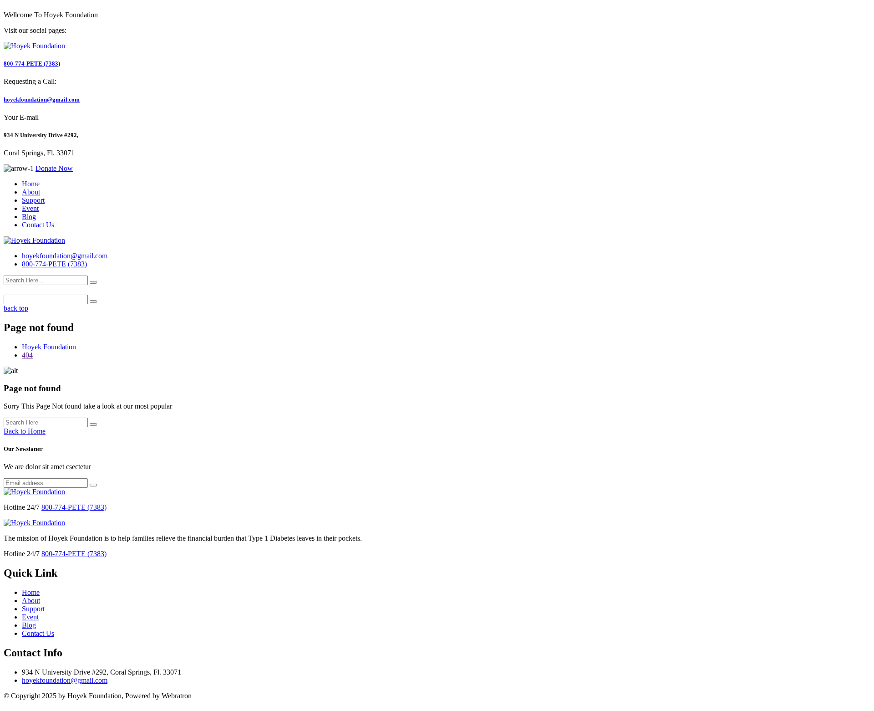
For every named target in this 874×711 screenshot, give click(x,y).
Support (33, 200)
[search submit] (93, 282)
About (31, 192)
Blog (29, 216)
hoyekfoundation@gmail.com (42, 99)
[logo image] (34, 240)
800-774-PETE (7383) (32, 63)
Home (31, 184)
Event (30, 208)
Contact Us (38, 225)
